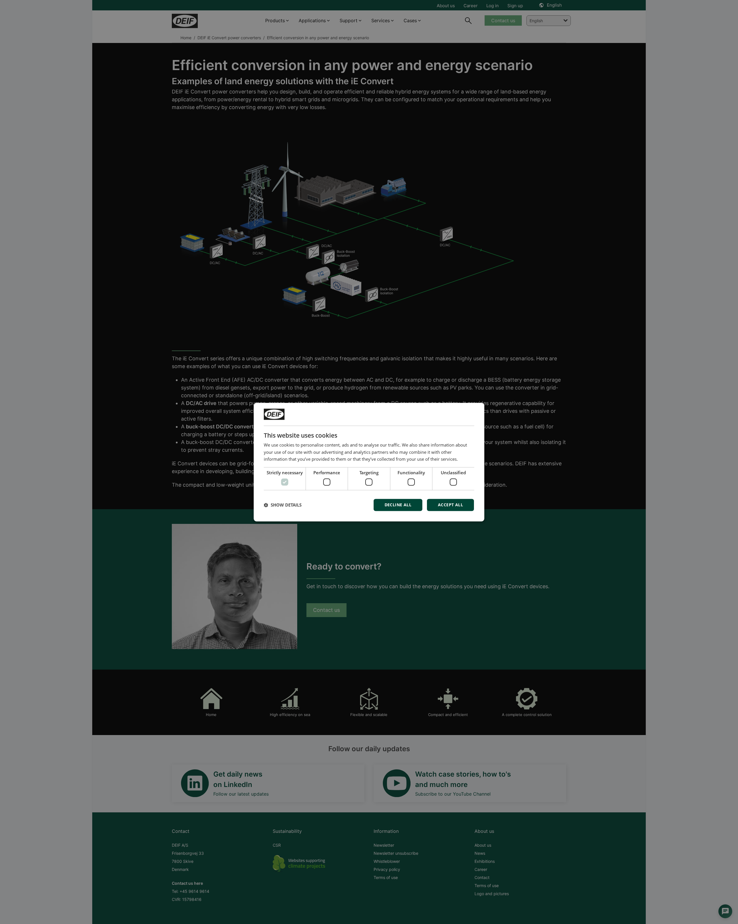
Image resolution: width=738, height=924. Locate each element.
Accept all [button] (450, 504)
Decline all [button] (398, 504)
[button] (283, 505)
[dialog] (369, 462)
